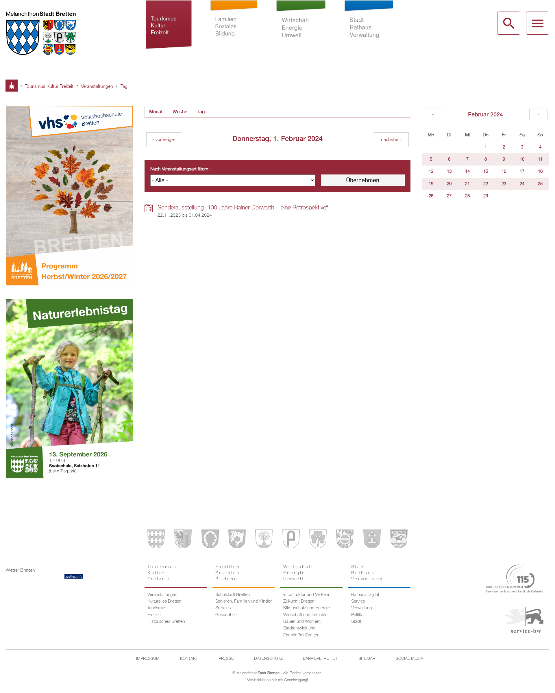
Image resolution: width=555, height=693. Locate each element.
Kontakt (189, 659)
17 (522, 172)
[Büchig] (210, 540)
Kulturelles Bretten (164, 601)
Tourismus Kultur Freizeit (169, 31)
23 (504, 184)
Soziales (223, 608)
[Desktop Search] (508, 23)
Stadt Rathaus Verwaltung (369, 31)
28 (467, 196)
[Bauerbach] (183, 540)
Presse (226, 659)
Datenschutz (268, 659)
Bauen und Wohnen (302, 622)
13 (449, 172)
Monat (155, 111)
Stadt (356, 622)
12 (431, 172)
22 (485, 184)
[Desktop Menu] (537, 23)
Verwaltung (361, 608)
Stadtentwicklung (299, 628)
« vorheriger (163, 140)
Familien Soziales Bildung (234, 31)
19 (431, 184)
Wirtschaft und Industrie (305, 615)
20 (449, 184)
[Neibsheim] (318, 540)
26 (431, 196)
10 (522, 159)
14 (467, 172)
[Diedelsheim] (237, 540)
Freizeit (154, 615)
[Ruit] (372, 540)
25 (540, 184)
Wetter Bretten (20, 570)
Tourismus (156, 608)
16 (504, 172)
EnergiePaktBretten (301, 635)
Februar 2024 (485, 114)
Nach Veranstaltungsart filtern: (180, 169)
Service (358, 601)
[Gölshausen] (291, 540)
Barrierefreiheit (320, 659)
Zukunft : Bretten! (299, 601)
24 (522, 184)
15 (485, 172)
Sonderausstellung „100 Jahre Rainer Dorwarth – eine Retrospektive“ (243, 208)
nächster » (391, 140)
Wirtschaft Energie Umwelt (301, 31)
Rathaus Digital (365, 595)
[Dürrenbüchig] (264, 540)
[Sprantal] (399, 540)
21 (467, 184)
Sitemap (366, 659)
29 (485, 196)
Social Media (409, 659)
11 (540, 159)
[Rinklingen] (345, 540)
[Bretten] (156, 540)
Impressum (148, 659)
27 (449, 196)
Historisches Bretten (166, 622)
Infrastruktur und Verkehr (306, 595)
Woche (180, 111)
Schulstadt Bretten (232, 595)
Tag (124, 86)
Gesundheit (226, 615)
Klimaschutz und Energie (306, 608)
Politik (356, 615)
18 (540, 172)
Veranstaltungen (97, 86)
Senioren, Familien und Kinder (243, 601)
